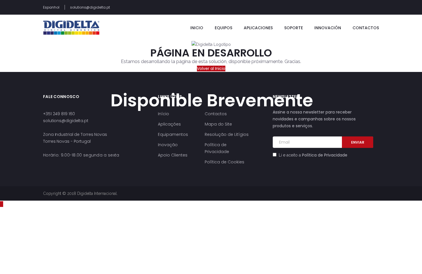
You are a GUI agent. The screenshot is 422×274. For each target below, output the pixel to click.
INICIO (196, 28)
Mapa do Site (218, 124)
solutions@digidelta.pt (90, 7)
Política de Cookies (224, 162)
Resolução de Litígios (227, 134)
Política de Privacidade (324, 155)
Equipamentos (173, 134)
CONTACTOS (366, 28)
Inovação (168, 145)
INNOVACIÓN (327, 28)
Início (163, 114)
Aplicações (169, 124)
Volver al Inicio (211, 68)
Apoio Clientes (172, 155)
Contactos (216, 114)
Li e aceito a (312, 155)
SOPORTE (293, 28)
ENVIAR (357, 142)
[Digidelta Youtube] (368, 7)
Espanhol (51, 7)
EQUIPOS (223, 28)
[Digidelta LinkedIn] (360, 7)
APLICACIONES (258, 28)
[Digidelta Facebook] (377, 7)
